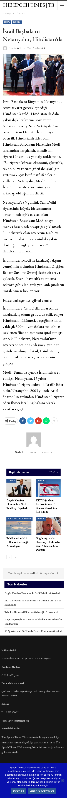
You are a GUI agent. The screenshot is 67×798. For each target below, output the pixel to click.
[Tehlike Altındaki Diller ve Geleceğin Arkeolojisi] (18, 526)
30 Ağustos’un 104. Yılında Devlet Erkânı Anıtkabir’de (33, 631)
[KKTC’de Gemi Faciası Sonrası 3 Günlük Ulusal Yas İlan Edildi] (48, 488)
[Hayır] (62, 780)
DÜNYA (7, 22)
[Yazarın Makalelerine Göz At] (33, 439)
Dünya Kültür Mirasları (19, 519)
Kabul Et (18, 791)
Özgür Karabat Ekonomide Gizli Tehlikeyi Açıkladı (32, 593)
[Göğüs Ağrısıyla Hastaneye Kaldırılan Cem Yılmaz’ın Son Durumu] (48, 526)
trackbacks (35, 573)
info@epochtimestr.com (18, 720)
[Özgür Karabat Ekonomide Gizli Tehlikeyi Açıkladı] (18, 488)
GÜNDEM (16, 22)
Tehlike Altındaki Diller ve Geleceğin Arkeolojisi (31, 612)
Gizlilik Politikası (42, 791)
